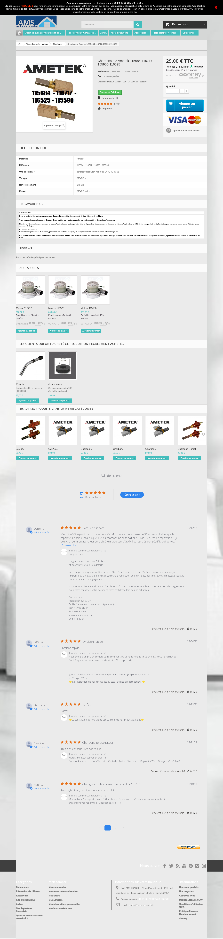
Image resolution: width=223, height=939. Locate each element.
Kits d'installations (119, 33)
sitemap (183, 918)
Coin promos (188, 33)
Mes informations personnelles (64, 904)
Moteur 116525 (56, 308)
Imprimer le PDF (111, 98)
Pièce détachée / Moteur (164, 33)
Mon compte (58, 882)
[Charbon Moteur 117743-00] (95, 430)
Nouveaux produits (188, 887)
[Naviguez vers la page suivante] (123, 828)
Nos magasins (186, 891)
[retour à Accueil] (19, 44)
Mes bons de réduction (60, 908)
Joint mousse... (56, 384)
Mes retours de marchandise (63, 891)
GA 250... (53, 449)
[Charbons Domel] (192, 430)
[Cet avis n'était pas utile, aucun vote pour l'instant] (194, 629)
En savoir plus (69, 545)
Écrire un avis (132, 494)
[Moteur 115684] (30, 289)
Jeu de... (20, 449)
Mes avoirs (54, 895)
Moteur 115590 (88, 308)
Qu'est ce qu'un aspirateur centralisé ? (43, 33)
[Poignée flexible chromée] (30, 365)
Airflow (103, 33)
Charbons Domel (187, 449)
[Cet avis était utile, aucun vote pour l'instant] (188, 629)
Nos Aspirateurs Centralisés (81, 33)
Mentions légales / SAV (191, 900)
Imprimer (107, 108)
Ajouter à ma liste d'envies (185, 130)
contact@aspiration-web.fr (141, 905)
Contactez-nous (187, 895)
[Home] (19, 33)
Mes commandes (57, 887)
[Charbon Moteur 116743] (127, 430)
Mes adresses (55, 900)
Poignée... (21, 384)
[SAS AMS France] (46, 21)
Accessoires (140, 33)
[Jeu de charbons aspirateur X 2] (30, 430)
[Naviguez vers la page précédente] (100, 828)
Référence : (103, 71)
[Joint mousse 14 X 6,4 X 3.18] (62, 365)
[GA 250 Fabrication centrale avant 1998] (62, 430)
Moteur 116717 (24, 308)
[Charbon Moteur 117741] (159, 430)
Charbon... (86, 449)
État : (100, 76)
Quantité (170, 86)
